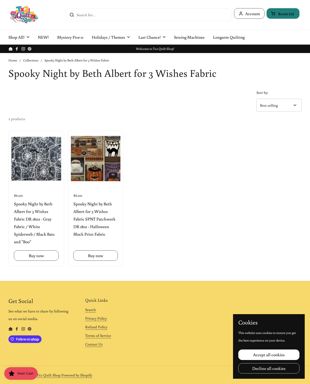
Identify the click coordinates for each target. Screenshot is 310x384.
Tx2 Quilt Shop (49, 374)
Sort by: (262, 92)
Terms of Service (98, 335)
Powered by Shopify (76, 374)
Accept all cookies (269, 354)
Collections (30, 60)
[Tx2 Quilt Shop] (24, 14)
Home (12, 60)
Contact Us (94, 344)
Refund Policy (96, 326)
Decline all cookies (269, 368)
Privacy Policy (96, 318)
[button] (283, 13)
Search (90, 309)
